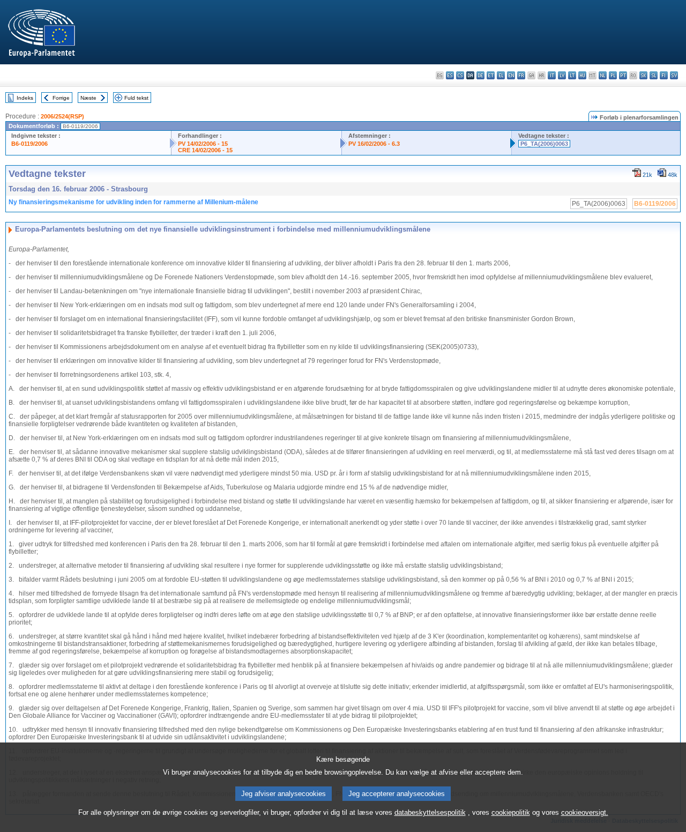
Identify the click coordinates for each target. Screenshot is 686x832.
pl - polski (613, 75)
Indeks (25, 98)
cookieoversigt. (584, 812)
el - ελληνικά (501, 75)
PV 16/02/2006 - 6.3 (374, 143)
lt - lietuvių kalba (572, 75)
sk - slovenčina (643, 75)
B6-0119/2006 (29, 143)
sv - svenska (674, 75)
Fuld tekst (136, 98)
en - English (511, 75)
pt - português (623, 75)
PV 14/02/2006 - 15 (203, 143)
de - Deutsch (480, 75)
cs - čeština (460, 75)
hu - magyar (582, 75)
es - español (450, 75)
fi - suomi (664, 75)
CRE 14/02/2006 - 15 (205, 150)
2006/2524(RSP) (62, 116)
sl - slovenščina (654, 75)
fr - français (521, 75)
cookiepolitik (510, 812)
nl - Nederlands (603, 75)
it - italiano (552, 75)
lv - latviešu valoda (562, 75)
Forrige (61, 98)
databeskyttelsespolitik (430, 812)
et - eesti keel (491, 75)
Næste (88, 98)
